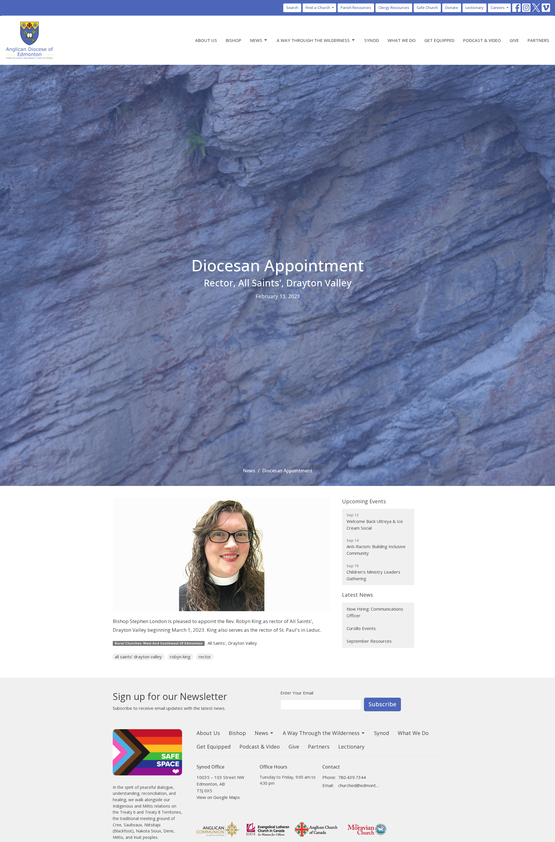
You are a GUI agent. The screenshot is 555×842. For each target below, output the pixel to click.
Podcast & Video (482, 40)
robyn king (180, 656)
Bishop (233, 40)
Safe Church (427, 7)
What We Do (402, 40)
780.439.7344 (352, 777)
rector (205, 656)
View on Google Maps (218, 797)
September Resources (369, 641)
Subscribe (382, 704)
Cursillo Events (361, 628)
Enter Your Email (296, 693)
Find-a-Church (318, 7)
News (256, 40)
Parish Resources (356, 7)
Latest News (357, 594)
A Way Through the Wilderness (313, 40)
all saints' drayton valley (138, 656)
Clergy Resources (393, 7)
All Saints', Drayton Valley (232, 643)
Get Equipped (439, 40)
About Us (206, 40)
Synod (371, 40)
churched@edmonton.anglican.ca (359, 785)
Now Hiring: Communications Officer (375, 612)
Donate (451, 7)
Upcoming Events (364, 501)
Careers (498, 7)
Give (514, 40)
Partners (538, 40)
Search (292, 7)
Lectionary (474, 7)
